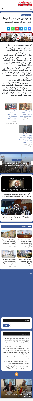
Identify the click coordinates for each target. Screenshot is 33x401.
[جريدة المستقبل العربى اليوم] (25, 3)
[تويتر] (25, 28)
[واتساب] (13, 28)
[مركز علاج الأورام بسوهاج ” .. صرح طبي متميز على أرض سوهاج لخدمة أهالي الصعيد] (8, 234)
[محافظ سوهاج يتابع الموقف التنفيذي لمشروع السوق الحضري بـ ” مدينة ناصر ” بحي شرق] (8, 254)
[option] (16, 163)
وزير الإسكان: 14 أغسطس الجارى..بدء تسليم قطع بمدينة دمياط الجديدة (16, 165)
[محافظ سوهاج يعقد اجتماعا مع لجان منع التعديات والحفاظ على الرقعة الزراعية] (24, 234)
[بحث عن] (2, 9)
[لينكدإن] (21, 28)
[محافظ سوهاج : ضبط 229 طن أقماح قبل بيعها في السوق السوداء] (24, 254)
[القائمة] (31, 9)
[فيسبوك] (29, 28)
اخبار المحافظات (26, 15)
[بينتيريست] (17, 28)
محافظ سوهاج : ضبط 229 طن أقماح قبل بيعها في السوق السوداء (25, 261)
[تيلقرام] (8, 28)
